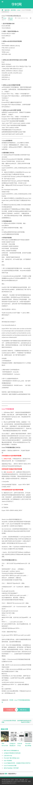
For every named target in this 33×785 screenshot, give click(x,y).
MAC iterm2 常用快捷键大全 (11, 750)
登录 (5, 774)
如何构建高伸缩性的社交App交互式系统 (24, 721)
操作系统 (13, 10)
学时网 (11, 700)
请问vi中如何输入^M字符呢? (11, 768)
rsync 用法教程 (8, 760)
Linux (18, 10)
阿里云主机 (24, 781)
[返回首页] (2, 10)
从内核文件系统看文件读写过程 (12, 753)
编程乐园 (7, 10)
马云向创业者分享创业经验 (9, 721)
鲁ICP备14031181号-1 (10, 783)
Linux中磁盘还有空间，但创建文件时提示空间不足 (17, 763)
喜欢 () (10, 710)
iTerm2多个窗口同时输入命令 (11, 758)
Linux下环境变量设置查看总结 (11, 16)
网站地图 (21, 779)
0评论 (11, 20)
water (11, 18)
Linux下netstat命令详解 (10, 765)
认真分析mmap (8, 755)
